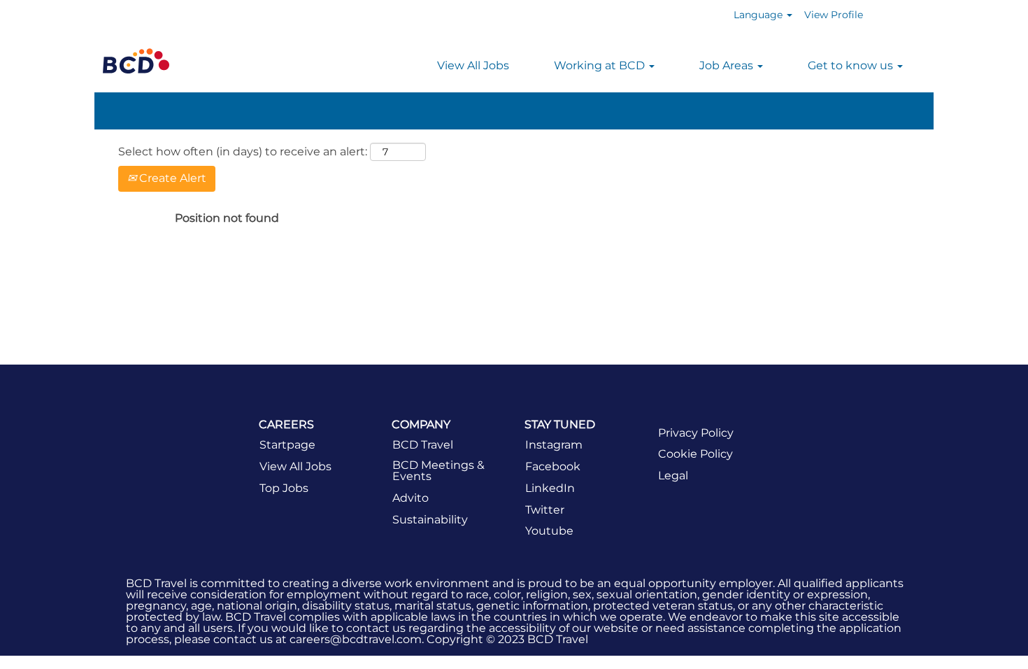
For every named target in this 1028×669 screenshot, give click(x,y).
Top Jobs (283, 488)
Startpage (287, 445)
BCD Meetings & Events (438, 471)
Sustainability (430, 520)
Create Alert (171, 178)
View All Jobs (473, 65)
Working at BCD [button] (601, 65)
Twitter (544, 510)
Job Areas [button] (727, 65)
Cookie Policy (695, 454)
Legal (673, 476)
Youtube (549, 531)
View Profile (833, 14)
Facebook (552, 466)
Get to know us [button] (852, 65)
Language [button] (759, 14)
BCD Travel (422, 445)
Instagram (554, 445)
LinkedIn (550, 488)
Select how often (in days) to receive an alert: (242, 151)
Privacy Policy (696, 433)
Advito (410, 498)
